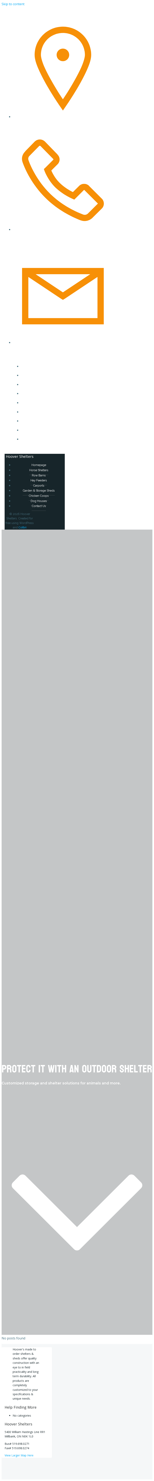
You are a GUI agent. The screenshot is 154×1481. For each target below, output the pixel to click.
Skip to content (13, 4)
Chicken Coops (58, 421)
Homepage (58, 366)
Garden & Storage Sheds (58, 412)
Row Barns (58, 384)
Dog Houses (58, 430)
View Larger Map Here (19, 1455)
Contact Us (58, 439)
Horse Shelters (58, 375)
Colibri (22, 527)
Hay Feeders (58, 393)
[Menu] (50, 450)
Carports (58, 402)
